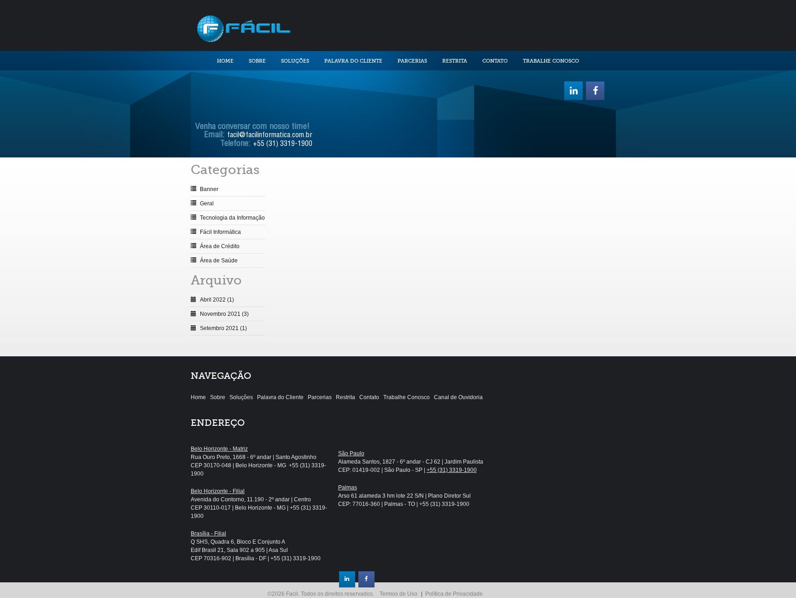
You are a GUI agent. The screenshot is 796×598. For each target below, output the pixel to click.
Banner (209, 189)
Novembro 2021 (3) (224, 314)
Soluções (295, 61)
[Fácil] (243, 27)
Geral (207, 203)
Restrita (454, 61)
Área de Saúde (219, 260)
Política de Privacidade (454, 594)
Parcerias (412, 61)
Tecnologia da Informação (232, 218)
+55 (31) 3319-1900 (282, 144)
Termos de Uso (398, 594)
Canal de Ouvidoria (458, 397)
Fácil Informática (220, 232)
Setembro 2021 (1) (223, 328)
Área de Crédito (220, 246)
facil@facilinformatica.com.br (269, 135)
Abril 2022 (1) (217, 299)
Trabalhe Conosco (551, 61)
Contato (495, 61)
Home (225, 61)
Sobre (257, 61)
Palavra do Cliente (353, 61)
